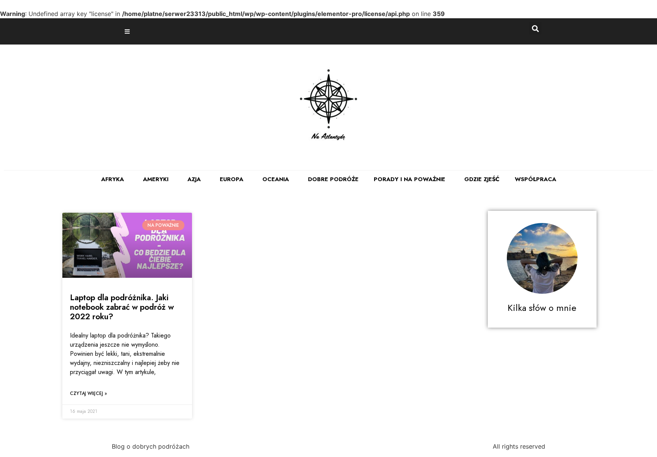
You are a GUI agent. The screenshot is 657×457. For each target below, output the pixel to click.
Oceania (275, 179)
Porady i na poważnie (409, 179)
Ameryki (155, 179)
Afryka (112, 179)
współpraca (535, 179)
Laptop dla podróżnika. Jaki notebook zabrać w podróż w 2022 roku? (122, 307)
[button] (128, 31)
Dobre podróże (333, 179)
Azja (194, 179)
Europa (231, 179)
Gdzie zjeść (482, 179)
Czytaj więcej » (88, 393)
